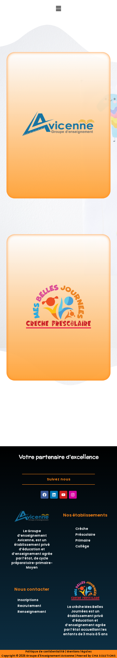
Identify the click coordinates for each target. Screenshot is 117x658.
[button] (59, 8)
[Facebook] (44, 495)
